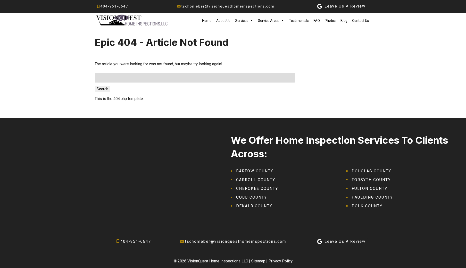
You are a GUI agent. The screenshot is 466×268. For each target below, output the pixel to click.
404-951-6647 (114, 6)
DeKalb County (254, 206)
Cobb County (251, 197)
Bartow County (254, 171)
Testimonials (299, 21)
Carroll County (255, 179)
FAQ (317, 21)
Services (241, 21)
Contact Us (360, 21)
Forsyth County (371, 179)
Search (102, 89)
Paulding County (372, 197)
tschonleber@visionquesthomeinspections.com (228, 6)
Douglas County (371, 171)
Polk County (367, 206)
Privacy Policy (280, 261)
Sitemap (258, 261)
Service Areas (268, 21)
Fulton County (369, 188)
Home (206, 21)
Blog (344, 21)
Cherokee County (257, 188)
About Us (223, 21)
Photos (330, 21)
